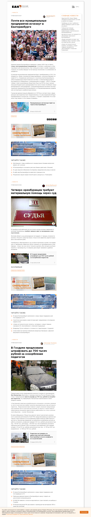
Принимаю (84, 512)
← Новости (14, 12)
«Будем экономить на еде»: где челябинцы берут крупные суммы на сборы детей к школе (70, 41)
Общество (13, 116)
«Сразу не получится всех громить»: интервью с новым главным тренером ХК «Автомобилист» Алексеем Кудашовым (32, 325)
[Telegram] (52, 119)
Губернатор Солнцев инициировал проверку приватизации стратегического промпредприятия (70, 30)
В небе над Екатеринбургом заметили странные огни (29, 172)
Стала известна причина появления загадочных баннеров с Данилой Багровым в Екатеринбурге (33, 331)
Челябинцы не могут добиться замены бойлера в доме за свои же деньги (70, 25)
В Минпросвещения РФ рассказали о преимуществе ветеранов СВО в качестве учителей (34, 505)
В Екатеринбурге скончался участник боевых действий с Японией (33, 167)
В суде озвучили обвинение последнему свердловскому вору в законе (34, 169)
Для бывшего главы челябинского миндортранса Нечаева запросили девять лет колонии (33, 164)
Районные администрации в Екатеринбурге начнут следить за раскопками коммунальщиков (31, 497)
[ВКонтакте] (48, 119)
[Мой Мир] (54, 119)
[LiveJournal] (56, 119)
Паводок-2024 (20, 270)
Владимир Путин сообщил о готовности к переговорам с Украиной (33, 328)
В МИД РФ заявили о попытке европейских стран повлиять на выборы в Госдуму (34, 501)
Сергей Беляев (50, 16)
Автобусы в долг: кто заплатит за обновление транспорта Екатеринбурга (70, 36)
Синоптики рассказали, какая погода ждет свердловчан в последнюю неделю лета (34, 321)
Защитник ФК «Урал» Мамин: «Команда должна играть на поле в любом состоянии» (70, 20)
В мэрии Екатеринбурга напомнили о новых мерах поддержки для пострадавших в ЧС (33, 316)
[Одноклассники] (50, 119)
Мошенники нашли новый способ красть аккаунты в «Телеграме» (32, 174)
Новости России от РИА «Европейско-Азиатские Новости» (17, 7)
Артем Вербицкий (51, 185)
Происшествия (14, 446)
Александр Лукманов (50, 343)
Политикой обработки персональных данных (19, 514)
